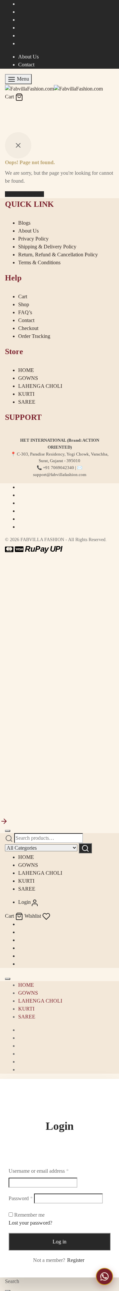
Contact (26, 64)
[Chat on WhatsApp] (104, 1276)
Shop (23, 304)
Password (21, 1198)
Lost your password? (30, 1223)
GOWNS (28, 378)
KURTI (26, 394)
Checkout (28, 328)
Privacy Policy (33, 238)
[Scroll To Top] (4, 821)
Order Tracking (34, 336)
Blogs (24, 223)
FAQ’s (25, 312)
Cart (22, 296)
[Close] (7, 831)
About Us (28, 56)
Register (75, 1260)
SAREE (26, 402)
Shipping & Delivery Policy (47, 246)
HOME (26, 370)
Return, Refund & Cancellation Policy (58, 254)
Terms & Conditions (39, 262)
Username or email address (39, 1171)
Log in (59, 1241)
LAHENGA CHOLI (40, 386)
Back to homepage (24, 194)
